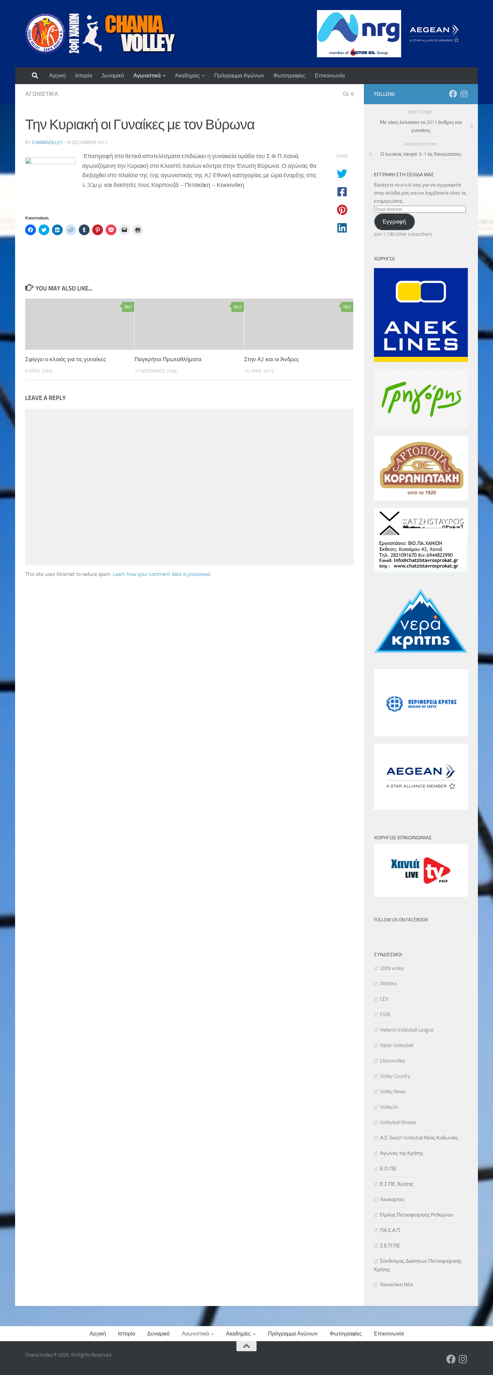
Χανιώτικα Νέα (396, 1285)
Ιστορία (83, 75)
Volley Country (395, 1076)
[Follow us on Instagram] (464, 94)
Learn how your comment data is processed (161, 574)
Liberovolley (392, 1061)
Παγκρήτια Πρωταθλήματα (168, 359)
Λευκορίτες (392, 1199)
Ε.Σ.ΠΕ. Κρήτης (397, 1184)
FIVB (385, 1014)
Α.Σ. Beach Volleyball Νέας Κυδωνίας (419, 1138)
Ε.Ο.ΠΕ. (388, 1169)
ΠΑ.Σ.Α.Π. (390, 1230)
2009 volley (392, 968)
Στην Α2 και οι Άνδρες (271, 359)
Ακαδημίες (187, 75)
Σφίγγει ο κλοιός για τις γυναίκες (65, 359)
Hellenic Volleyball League (407, 1030)
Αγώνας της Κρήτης (401, 1153)
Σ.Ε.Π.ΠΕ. (390, 1246)
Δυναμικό (113, 75)
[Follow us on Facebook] (453, 94)
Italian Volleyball (396, 1045)
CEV (384, 999)
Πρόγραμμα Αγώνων (239, 75)
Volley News (393, 1092)
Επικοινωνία (330, 75)
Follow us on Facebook (401, 920)
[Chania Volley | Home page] (100, 33)
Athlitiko (388, 984)
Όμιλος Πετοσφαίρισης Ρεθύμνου (416, 1215)
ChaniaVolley (47, 142)
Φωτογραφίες (289, 75)
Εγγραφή (394, 221)
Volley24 (389, 1107)
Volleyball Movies (398, 1122)
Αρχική (57, 75)
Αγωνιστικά (147, 75)
